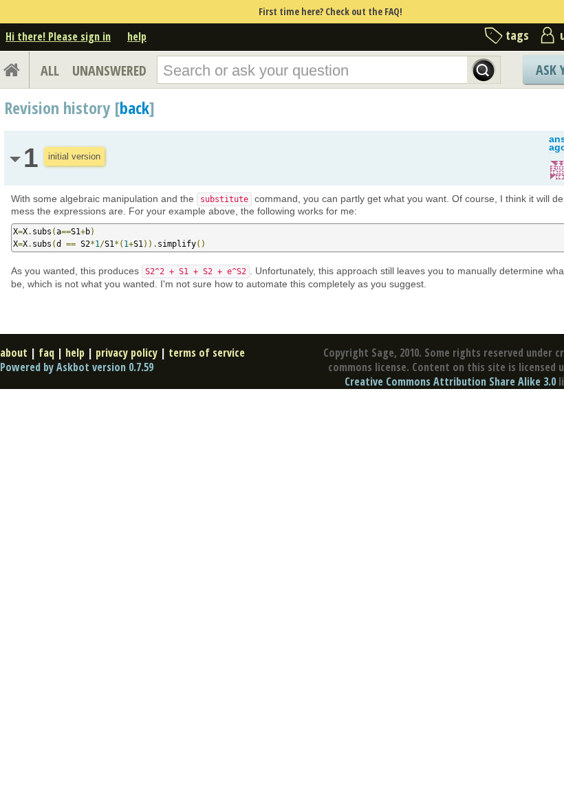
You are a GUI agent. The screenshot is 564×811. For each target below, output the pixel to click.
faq (46, 352)
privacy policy (127, 352)
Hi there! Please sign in (58, 36)
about (14, 352)
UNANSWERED (109, 70)
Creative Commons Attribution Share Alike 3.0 (450, 381)
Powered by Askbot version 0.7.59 (76, 367)
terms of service (207, 352)
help (137, 36)
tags (517, 35)
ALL (50, 70)
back (134, 107)
